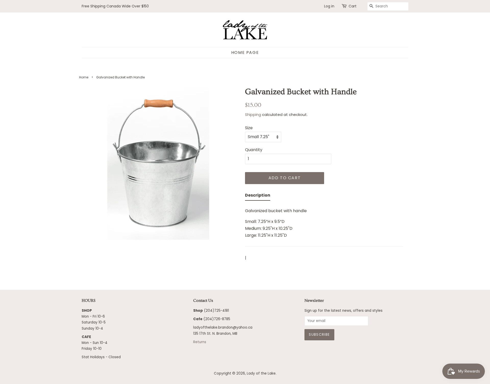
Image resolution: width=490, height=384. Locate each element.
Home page (245, 52)
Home (83, 77)
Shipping (253, 114)
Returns (199, 342)
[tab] (257, 196)
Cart (353, 6)
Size (249, 128)
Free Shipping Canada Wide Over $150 (115, 6)
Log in (329, 6)
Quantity (253, 150)
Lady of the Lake (261, 373)
